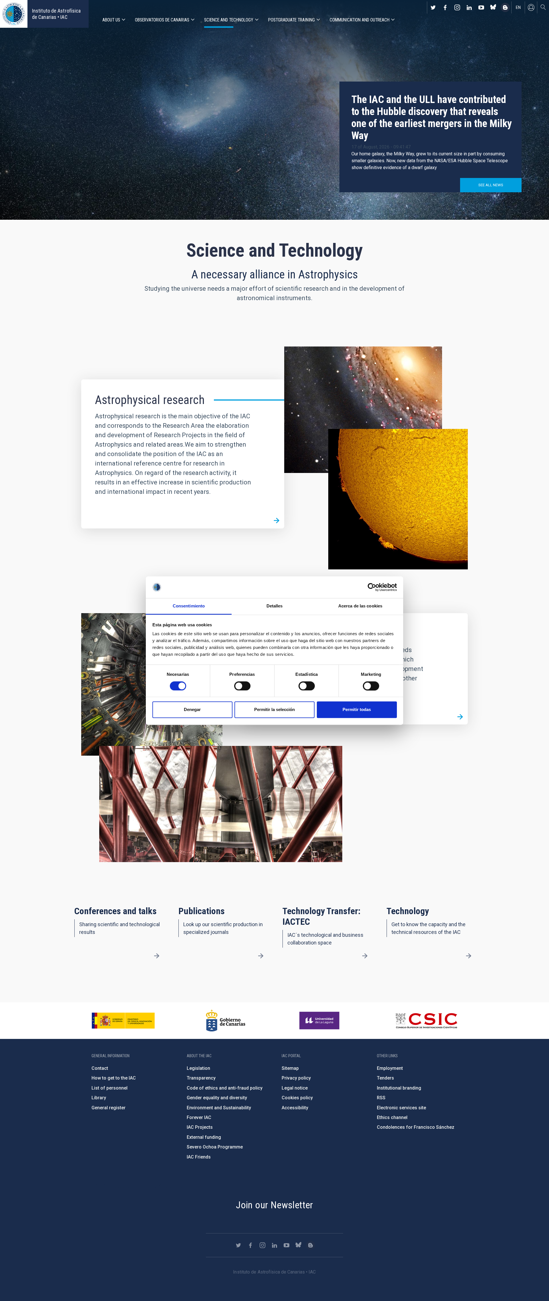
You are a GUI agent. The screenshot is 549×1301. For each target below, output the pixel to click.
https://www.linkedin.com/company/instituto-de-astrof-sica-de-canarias (469, 7)
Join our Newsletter (274, 1205)
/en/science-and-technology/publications (260, 956)
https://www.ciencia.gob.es (123, 1020)
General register (109, 1107)
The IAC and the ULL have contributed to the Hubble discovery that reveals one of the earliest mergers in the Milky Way (431, 118)
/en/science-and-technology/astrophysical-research (276, 520)
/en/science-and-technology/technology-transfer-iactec (364, 956)
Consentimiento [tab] (189, 606)
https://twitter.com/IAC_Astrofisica (433, 7)
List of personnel (110, 1088)
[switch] (242, 685)
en (518, 7)
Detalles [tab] (274, 606)
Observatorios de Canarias (162, 20)
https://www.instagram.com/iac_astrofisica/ (457, 7)
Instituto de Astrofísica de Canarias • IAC (56, 14)
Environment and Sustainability (219, 1107)
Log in (531, 7)
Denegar (192, 709)
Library (99, 1097)
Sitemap (290, 1068)
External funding (204, 1137)
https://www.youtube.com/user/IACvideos (481, 7)
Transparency (201, 1078)
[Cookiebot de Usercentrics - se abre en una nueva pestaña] (372, 587)
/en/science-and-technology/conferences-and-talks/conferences (156, 956)
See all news (490, 185)
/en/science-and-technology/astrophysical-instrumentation (460, 716)
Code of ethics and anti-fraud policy (224, 1088)
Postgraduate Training (291, 20)
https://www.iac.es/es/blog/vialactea (505, 7)
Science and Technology (228, 20)
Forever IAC (199, 1117)
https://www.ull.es (320, 1020)
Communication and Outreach (359, 20)
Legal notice (295, 1088)
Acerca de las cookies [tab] (360, 606)
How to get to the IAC (114, 1078)
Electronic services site (401, 1107)
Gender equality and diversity (217, 1097)
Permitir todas (357, 709)
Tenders (385, 1078)
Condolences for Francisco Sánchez (415, 1127)
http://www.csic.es (426, 1021)
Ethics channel (392, 1117)
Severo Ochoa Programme (215, 1147)
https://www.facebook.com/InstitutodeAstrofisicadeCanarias (445, 7)
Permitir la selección (274, 709)
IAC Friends (199, 1157)
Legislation (198, 1068)
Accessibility (295, 1107)
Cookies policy (297, 1097)
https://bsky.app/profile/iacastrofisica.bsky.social (493, 7)
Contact (100, 1068)
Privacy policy (296, 1078)
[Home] (13, 14)
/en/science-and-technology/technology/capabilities (468, 956)
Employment (390, 1068)
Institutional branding (399, 1088)
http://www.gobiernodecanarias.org (226, 1020)
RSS (381, 1097)
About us (111, 20)
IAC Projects (200, 1127)
